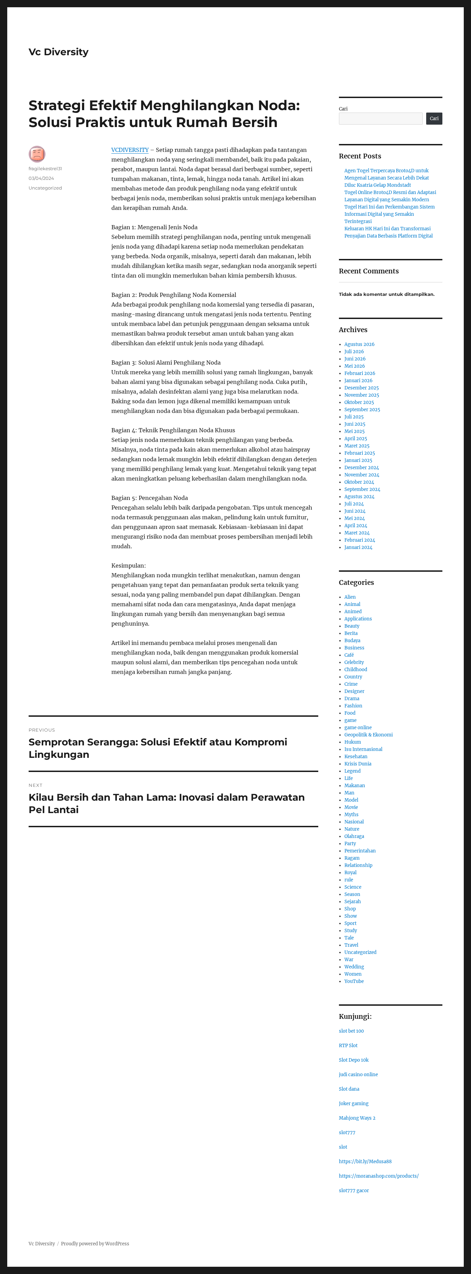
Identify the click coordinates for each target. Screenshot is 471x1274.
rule (348, 880)
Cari (343, 109)
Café (349, 655)
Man (349, 793)
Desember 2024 (361, 468)
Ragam (352, 858)
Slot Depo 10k (354, 1060)
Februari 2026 (359, 373)
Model (351, 800)
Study (350, 931)
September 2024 (362, 489)
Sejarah (352, 902)
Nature (351, 829)
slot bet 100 (351, 1031)
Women (353, 974)
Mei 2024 (354, 518)
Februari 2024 (359, 540)
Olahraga (354, 836)
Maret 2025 (357, 446)
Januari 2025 (358, 460)
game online (358, 728)
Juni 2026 (355, 359)
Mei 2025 (354, 431)
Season (352, 894)
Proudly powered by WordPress (95, 1244)
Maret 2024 (357, 533)
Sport (350, 923)
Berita (351, 633)
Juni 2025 (354, 424)
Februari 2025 (359, 453)
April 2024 (355, 526)
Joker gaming (354, 1104)
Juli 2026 (354, 352)
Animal (352, 604)
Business (354, 648)
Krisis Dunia (357, 764)
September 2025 (362, 410)
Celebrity (354, 662)
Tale (349, 938)
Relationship (358, 865)
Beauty (351, 626)
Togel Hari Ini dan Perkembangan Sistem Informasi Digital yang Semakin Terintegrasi (389, 214)
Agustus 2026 (359, 344)
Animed (353, 612)
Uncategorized (45, 188)
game (350, 720)
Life (348, 778)
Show (350, 916)
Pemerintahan (360, 851)
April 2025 (355, 439)
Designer (354, 691)
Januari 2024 (358, 547)
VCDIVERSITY (130, 149)
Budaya (352, 641)
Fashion (353, 706)
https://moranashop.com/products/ (379, 1176)
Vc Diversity (59, 52)
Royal (350, 873)
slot (343, 1147)
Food (349, 713)
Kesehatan (356, 757)
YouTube (354, 981)
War (348, 960)
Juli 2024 (354, 504)
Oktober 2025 (359, 402)
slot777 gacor (354, 1191)
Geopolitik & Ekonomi (368, 735)
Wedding (354, 967)
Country (353, 677)
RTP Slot (348, 1046)
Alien (350, 597)
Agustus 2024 (359, 497)
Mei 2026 (354, 366)
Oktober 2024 (359, 482)
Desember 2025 (361, 388)
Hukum (352, 742)
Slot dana (349, 1089)
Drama (351, 699)
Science (352, 887)
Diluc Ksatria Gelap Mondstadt (377, 185)
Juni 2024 (354, 511)
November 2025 (361, 395)
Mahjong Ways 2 (357, 1118)
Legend (352, 771)
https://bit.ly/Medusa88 (365, 1162)
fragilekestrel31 (45, 168)
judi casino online (358, 1075)
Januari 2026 (358, 381)
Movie (351, 807)
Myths (351, 815)
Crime (351, 684)
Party (350, 844)
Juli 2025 (354, 417)
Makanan (354, 786)
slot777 (347, 1133)
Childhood (355, 670)
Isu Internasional (363, 749)
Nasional (354, 822)
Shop (350, 909)
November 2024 (361, 475)
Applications (358, 619)
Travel (351, 945)
